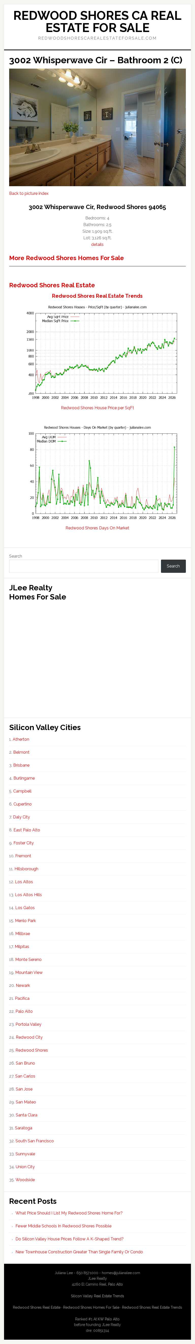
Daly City (21, 817)
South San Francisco (34, 1141)
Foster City (23, 843)
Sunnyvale (25, 1153)
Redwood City (29, 1037)
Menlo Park (25, 920)
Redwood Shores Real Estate (52, 285)
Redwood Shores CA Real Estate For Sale (97, 21)
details (97, 244)
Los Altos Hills (28, 894)
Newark (23, 985)
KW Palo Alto (109, 1319)
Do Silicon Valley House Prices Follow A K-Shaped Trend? (69, 1239)
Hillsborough (26, 868)
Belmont (21, 752)
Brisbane (21, 765)
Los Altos (24, 881)
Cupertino (22, 804)
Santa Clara (26, 1115)
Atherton (21, 739)
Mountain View (29, 972)
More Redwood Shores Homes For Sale (66, 258)
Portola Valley (28, 1024)
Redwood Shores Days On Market (97, 528)
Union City (25, 1166)
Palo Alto (24, 1011)
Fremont (23, 855)
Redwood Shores (31, 1050)
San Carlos (25, 1076)
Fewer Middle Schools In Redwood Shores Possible (63, 1226)
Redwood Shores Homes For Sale (91, 1307)
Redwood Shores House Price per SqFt (97, 407)
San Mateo (26, 1102)
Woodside (25, 1179)
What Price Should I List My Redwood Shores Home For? (69, 1213)
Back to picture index (28, 193)
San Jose (24, 1089)
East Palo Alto (26, 830)
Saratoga (23, 1128)
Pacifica (22, 998)
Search (15, 556)
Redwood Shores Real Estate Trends (97, 296)
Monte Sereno (28, 959)
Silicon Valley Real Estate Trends (97, 1296)
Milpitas (22, 946)
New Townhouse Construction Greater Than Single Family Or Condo (79, 1252)
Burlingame (24, 778)
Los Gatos (25, 907)
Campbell (22, 791)
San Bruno (25, 1063)
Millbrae (22, 933)
